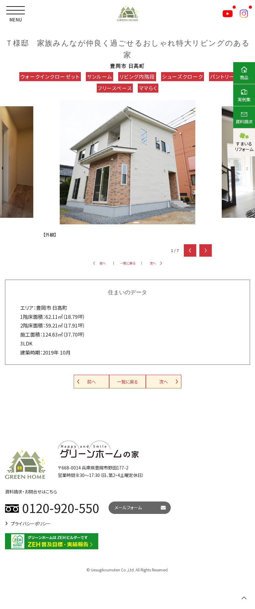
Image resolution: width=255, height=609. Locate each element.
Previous (190, 250)
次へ (153, 263)
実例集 (244, 99)
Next (205, 250)
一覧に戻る (127, 263)
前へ (103, 263)
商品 (244, 77)
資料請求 (244, 121)
